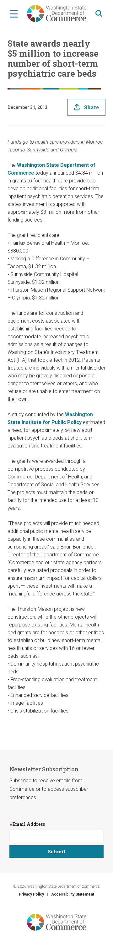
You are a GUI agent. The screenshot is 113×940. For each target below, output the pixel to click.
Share (91, 107)
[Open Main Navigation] (14, 13)
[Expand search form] (98, 13)
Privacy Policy (31, 894)
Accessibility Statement (72, 894)
